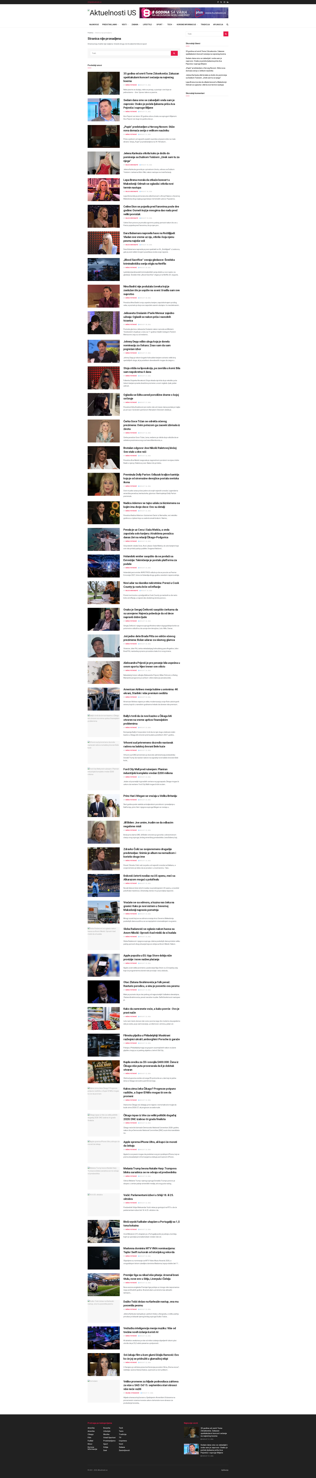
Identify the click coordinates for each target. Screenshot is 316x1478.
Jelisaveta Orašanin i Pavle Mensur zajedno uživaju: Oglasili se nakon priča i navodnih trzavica (148, 317)
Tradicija (205, 25)
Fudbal (90, 1441)
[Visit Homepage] (112, 13)
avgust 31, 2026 (145, 85)
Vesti (124, 25)
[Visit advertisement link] (183, 12)
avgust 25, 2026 (145, 511)
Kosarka (106, 1428)
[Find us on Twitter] (221, 2)
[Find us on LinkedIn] (227, 2)
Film (89, 1438)
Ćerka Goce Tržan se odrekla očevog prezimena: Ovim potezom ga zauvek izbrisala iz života (151, 425)
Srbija (105, 1447)
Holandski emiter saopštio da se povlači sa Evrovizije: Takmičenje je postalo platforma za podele (150, 560)
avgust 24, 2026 (146, 590)
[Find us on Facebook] (217, 2)
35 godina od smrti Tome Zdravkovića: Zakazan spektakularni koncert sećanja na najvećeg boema (151, 77)
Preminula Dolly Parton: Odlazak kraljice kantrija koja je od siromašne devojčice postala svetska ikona (151, 478)
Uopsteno (123, 1441)
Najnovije (94, 25)
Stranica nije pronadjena (103, 33)
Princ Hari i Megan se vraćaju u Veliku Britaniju (150, 795)
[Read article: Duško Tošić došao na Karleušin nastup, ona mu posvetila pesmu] (104, 1311)
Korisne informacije (186, 25)
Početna (90, 33)
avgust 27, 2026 (145, 353)
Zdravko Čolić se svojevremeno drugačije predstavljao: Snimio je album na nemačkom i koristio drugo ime (149, 853)
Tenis (121, 1431)
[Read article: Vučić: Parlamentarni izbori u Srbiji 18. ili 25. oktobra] (104, 1204)
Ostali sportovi (109, 1438)
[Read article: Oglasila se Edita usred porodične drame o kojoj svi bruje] (104, 404)
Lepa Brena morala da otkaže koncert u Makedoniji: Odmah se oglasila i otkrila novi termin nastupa (148, 183)
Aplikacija (218, 25)
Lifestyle (147, 25)
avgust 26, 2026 (145, 433)
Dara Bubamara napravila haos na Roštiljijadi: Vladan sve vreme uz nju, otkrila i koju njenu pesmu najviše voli (149, 237)
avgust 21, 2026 (147, 1393)
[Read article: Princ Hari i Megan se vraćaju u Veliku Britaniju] (104, 805)
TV (120, 1438)
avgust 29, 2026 (146, 218)
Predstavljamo (109, 25)
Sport (159, 25)
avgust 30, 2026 (146, 165)
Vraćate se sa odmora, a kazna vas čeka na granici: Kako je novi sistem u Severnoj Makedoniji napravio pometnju (148, 906)
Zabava (135, 25)
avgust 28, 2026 (145, 267)
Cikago (91, 1434)
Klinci (90, 1444)
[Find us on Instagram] (224, 2)
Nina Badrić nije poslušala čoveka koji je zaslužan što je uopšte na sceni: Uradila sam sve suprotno (151, 290)
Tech (169, 25)
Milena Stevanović (132, 1393)
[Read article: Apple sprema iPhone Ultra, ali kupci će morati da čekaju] (104, 1151)
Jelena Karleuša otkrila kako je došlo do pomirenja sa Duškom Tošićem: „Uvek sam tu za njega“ (151, 157)
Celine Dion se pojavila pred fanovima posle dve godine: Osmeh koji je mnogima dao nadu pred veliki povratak (151, 210)
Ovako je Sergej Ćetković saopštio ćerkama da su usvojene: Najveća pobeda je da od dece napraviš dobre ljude (150, 613)
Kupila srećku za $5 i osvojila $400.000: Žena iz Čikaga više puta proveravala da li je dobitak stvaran (150, 1066)
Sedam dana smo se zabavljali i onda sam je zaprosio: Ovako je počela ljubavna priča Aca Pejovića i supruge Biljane (149, 104)
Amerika (91, 1428)
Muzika (106, 1434)
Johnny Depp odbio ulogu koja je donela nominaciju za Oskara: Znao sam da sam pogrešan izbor (147, 345)
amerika (91, 1431)
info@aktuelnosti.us (94, 2)
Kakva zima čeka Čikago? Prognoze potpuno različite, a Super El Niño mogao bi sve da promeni (149, 1092)
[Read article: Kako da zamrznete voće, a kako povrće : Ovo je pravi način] (104, 1018)
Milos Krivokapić (132, 165)
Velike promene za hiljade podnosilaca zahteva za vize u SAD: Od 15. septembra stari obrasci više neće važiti (150, 1385)
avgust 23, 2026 (145, 697)
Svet (105, 1450)
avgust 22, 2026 (145, 1043)
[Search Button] (227, 24)
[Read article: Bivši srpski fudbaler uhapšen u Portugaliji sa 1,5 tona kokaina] (104, 1231)
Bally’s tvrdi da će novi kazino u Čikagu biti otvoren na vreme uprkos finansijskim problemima (147, 719)
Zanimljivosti (124, 1450)
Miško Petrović (131, 85)
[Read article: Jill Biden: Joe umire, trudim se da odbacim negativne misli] (104, 832)
